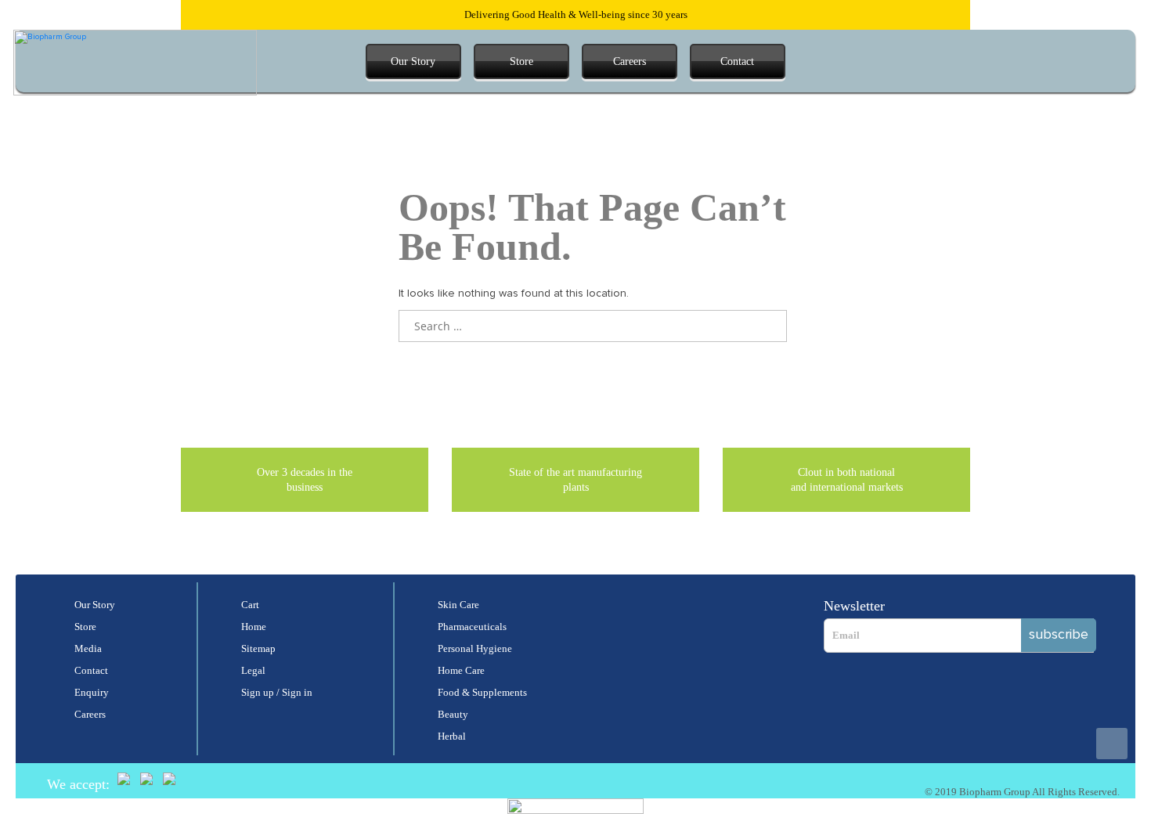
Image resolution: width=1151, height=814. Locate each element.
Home (253, 626)
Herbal (452, 736)
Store (521, 61)
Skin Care (458, 604)
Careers (629, 61)
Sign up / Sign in (276, 692)
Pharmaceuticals (472, 626)
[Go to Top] (1112, 743)
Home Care (461, 670)
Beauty (453, 714)
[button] (934, 61)
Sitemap (258, 648)
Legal (253, 670)
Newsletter (854, 606)
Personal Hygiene (475, 648)
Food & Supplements (482, 692)
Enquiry (91, 692)
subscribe (1058, 635)
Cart (250, 604)
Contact (737, 61)
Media (88, 648)
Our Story (413, 61)
